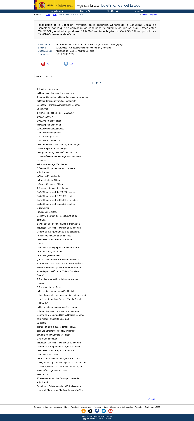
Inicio (48, 15)
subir (154, 399)
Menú (137, 11)
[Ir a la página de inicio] (108, 6)
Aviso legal (75, 407)
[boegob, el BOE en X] (90, 412)
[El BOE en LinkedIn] (104, 412)
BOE (54, 15)
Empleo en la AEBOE (152, 407)
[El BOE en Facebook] (97, 412)
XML (71, 64)
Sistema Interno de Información (121, 407)
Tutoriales (138, 407)
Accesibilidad (86, 407)
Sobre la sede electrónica (52, 407)
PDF (48, 64)
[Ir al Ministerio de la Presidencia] (54, 5)
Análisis (48, 77)
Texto (38, 77)
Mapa (66, 407)
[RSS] (83, 412)
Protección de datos (101, 407)
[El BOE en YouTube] (110, 412)
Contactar (37, 407)
